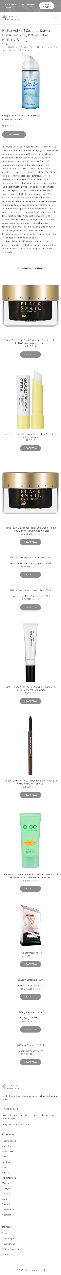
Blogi (4, 1233)
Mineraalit (7, 1183)
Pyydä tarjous (47, 5)
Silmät (5, 1199)
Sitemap (6, 1254)
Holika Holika (34, 115)
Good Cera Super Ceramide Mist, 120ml (30, 563)
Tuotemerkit (21, 115)
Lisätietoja (14, 134)
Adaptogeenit (9, 1140)
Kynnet (5, 1172)
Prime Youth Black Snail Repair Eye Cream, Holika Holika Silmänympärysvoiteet (30, 342)
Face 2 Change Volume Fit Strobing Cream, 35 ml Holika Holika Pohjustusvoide (30, 688)
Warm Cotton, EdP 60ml (30, 985)
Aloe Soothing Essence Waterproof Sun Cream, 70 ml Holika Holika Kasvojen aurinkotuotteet (30, 876)
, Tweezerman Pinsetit (30, 952)
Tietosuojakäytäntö (12, 1249)
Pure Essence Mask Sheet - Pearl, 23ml (30, 596)
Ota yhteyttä (8, 1238)
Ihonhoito (6, 1162)
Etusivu (5, 44)
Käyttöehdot (8, 1243)
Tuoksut (6, 1204)
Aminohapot (8, 1146)
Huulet (5, 1156)
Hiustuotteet (8, 1151)
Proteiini (6, 1193)
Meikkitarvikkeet (10, 1177)
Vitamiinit (6, 1214)
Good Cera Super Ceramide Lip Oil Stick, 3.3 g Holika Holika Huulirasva (30, 435)
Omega (6, 1188)
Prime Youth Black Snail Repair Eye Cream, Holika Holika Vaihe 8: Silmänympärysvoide (30, 529)
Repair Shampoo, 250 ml (30, 1050)
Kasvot (5, 1167)
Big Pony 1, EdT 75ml (30, 1018)
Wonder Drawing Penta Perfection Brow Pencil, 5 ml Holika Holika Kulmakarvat (30, 782)
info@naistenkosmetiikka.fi (15, 1124)
